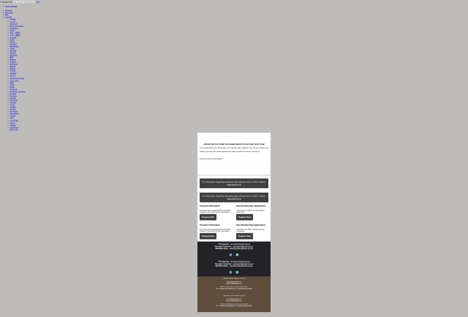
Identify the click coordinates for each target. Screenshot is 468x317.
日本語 (13, 71)
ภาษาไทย (14, 120)
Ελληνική (13, 55)
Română (13, 94)
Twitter (11, 6)
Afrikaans (13, 24)
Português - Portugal (17, 91)
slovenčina (14, 111)
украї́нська (14, 127)
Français (13, 51)
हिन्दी (11, 57)
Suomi (12, 48)
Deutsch (13, 53)
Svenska (13, 102)
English (13, 19)
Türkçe (12, 123)
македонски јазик (17, 78)
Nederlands (14, 46)
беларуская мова (16, 26)
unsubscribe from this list (244, 288)
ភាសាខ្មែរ (13, 73)
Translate (8, 17)
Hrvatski (13, 38)
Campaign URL (6, 2)
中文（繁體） (15, 35)
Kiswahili (13, 100)
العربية (12, 21)
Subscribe (8, 10)
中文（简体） (15, 33)
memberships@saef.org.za (234, 283)
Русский (13, 96)
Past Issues (9, 13)
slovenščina (14, 113)
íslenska (13, 66)
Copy (38, 2)
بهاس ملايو (14, 80)
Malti (12, 83)
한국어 (13, 76)
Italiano (12, 68)
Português (13, 89)
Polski (12, 87)
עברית (12, 105)
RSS (6, 15)
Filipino (13, 125)
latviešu (13, 109)
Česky (12, 40)
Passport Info (208, 217)
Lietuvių (13, 107)
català (12, 30)
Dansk (12, 42)
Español (13, 98)
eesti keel (13, 44)
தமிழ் (12, 118)
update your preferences (228, 288)
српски (13, 116)
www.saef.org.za (234, 185)
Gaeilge (13, 62)
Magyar (13, 59)
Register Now (244, 217)
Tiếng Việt (14, 130)
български (14, 28)
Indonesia (13, 64)
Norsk (12, 85)
